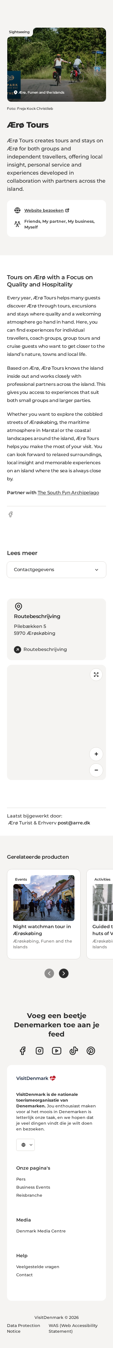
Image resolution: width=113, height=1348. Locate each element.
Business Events (33, 1187)
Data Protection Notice (23, 1328)
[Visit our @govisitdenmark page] (74, 1051)
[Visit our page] (39, 1051)
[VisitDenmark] (36, 1078)
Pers (20, 1179)
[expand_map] (96, 674)
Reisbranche (29, 1195)
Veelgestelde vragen (37, 1266)
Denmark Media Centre (41, 1231)
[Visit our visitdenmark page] (57, 1051)
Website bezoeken (44, 210)
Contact (24, 1274)
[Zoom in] (96, 754)
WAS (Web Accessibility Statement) (73, 1328)
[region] (56, 722)
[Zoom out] (96, 770)
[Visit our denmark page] (22, 1051)
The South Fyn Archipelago (68, 492)
